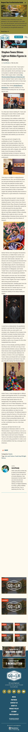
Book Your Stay (18, 37)
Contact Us (14, 703)
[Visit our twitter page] (14, 691)
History (4, 458)
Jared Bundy (6, 63)
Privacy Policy (14, 709)
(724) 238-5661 (14, 687)
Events (10, 454)
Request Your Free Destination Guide (12, 3)
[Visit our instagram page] (9, 691)
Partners (14, 700)
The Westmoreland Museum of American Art (13, 76)
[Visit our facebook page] (4, 691)
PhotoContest (14, 714)
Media (14, 697)
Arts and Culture (9, 456)
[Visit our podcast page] (19, 691)
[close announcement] (25, 2)
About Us (14, 706)
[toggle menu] (26, 37)
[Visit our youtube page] (24, 691)
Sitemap (14, 712)
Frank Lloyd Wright (20, 456)
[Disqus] (14, 514)
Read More (4, 31)
